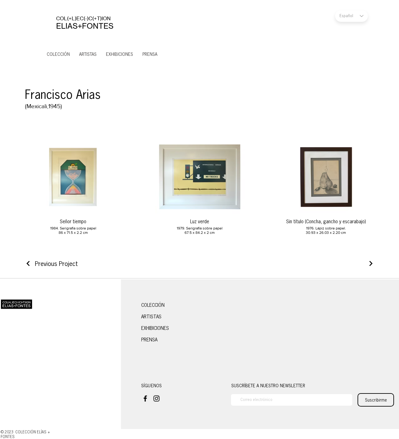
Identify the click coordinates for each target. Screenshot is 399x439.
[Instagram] (156, 398)
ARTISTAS (151, 317)
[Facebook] (145, 398)
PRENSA (149, 340)
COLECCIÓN (153, 305)
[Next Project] (370, 263)
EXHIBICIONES (155, 328)
